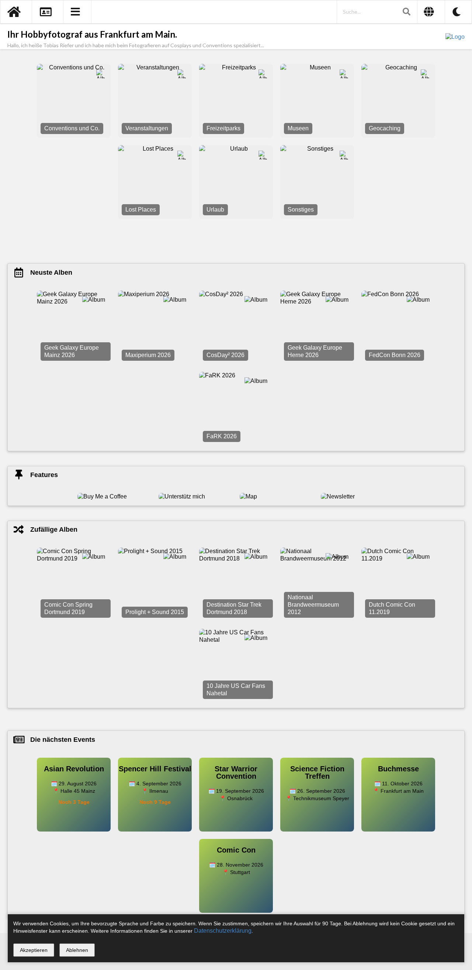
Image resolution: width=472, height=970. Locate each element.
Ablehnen (77, 950)
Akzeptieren (34, 950)
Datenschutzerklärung (222, 931)
